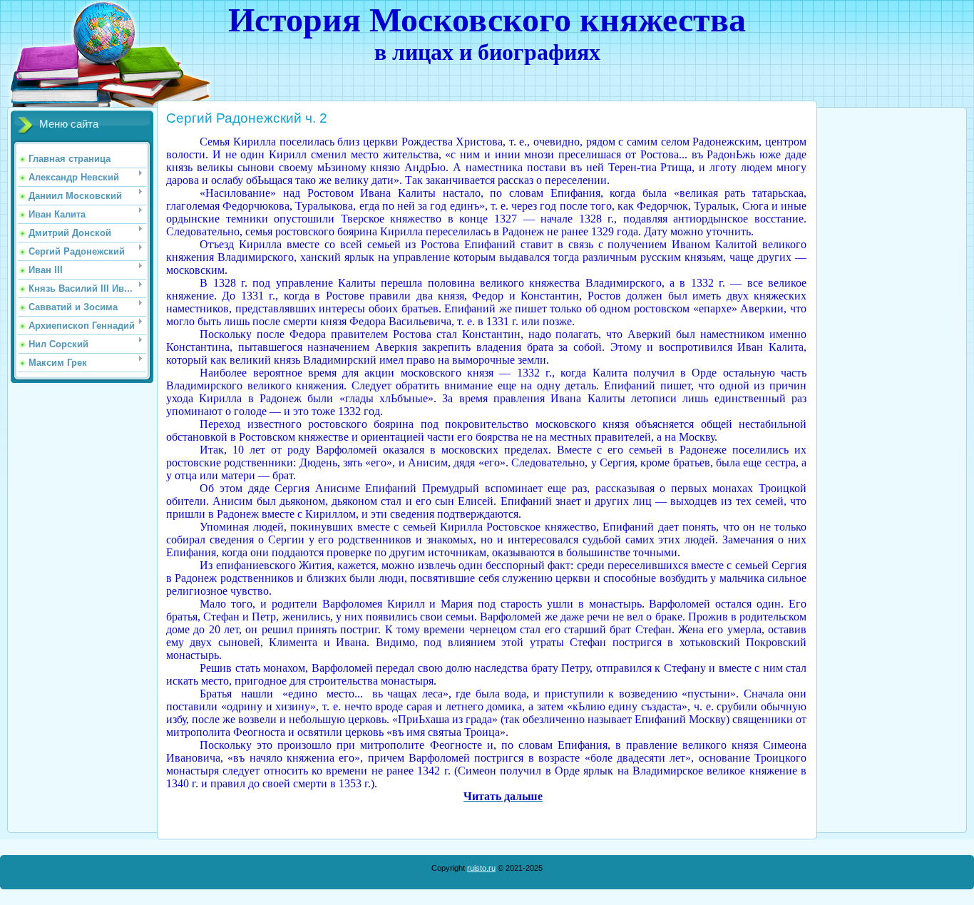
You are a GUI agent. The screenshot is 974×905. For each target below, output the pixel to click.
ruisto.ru (481, 868)
